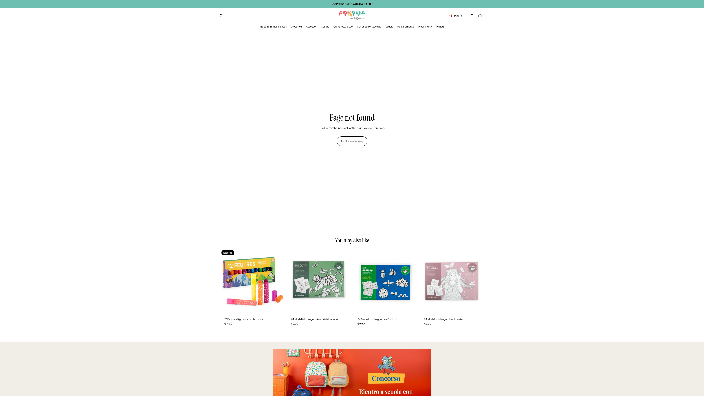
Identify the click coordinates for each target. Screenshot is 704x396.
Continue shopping (352, 141)
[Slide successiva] (278, 281)
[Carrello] (480, 16)
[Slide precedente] (225, 281)
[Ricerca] (221, 16)
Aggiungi (348, 307)
